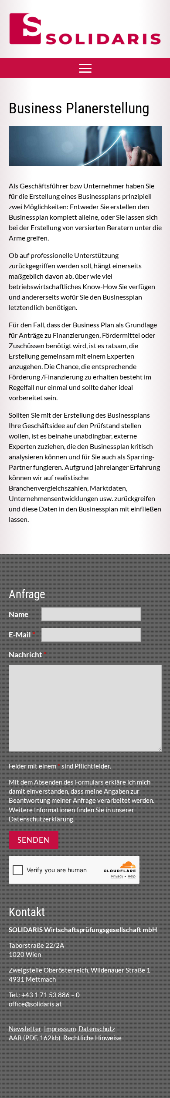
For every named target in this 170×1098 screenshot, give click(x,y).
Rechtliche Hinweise (93, 1038)
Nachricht (28, 654)
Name (18, 614)
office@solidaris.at (35, 1004)
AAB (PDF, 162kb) (35, 1038)
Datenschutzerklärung (41, 819)
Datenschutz (96, 1028)
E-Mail (22, 634)
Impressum (60, 1028)
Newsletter (25, 1028)
